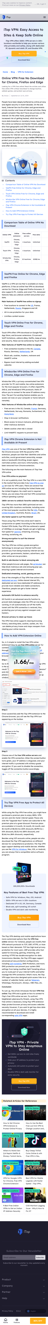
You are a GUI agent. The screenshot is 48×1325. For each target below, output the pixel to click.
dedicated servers (9, 580)
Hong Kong (9, 414)
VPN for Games (32, 1108)
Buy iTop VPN (24, 54)
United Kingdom (8, 513)
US (32, 305)
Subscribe (40, 1257)
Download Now (24, 60)
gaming (17, 532)
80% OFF (38, 1321)
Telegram (35, 980)
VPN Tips (7, 1108)
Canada (37, 349)
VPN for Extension (25, 72)
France (34, 408)
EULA (18, 1311)
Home (5, 72)
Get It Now (24, 671)
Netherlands (25, 351)
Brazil (34, 513)
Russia (18, 308)
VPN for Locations (10, 1191)
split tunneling (16, 964)
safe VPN (18, 1015)
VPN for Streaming (11, 1136)
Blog (13, 72)
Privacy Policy (7, 1311)
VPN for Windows (19, 849)
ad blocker (37, 564)
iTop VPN (6, 449)
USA (35, 510)
